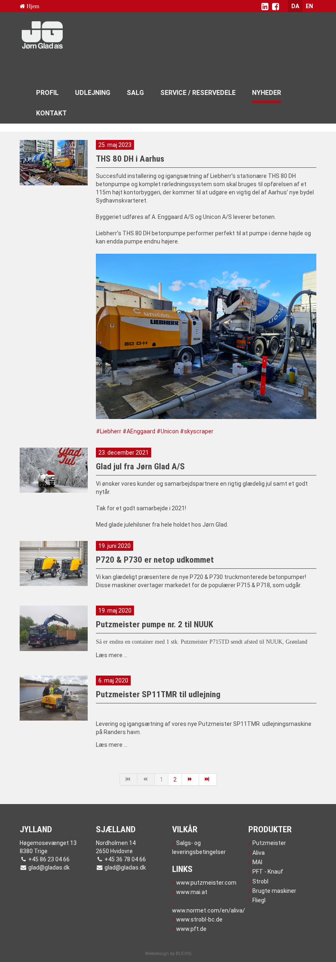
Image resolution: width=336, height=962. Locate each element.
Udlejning (92, 93)
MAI (257, 862)
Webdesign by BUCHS (168, 953)
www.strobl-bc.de (199, 919)
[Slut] (208, 779)
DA (295, 6)
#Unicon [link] (168, 431)
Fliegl (259, 900)
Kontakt (51, 113)
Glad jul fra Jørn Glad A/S (140, 466)
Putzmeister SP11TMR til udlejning (158, 694)
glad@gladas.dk (49, 867)
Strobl (260, 881)
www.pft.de (191, 929)
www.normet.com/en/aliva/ (206, 910)
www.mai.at (191, 892)
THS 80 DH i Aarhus (130, 159)
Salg (135, 93)
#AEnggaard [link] (139, 431)
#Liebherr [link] (108, 431)
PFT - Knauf (267, 871)
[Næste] (191, 779)
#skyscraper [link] (196, 431)
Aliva (258, 852)
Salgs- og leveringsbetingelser (199, 847)
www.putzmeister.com (206, 882)
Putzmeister (269, 843)
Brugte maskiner (274, 891)
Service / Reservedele (198, 93)
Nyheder (266, 93)
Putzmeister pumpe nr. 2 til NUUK (154, 624)
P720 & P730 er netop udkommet (155, 560)
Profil (47, 93)
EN (309, 6)
